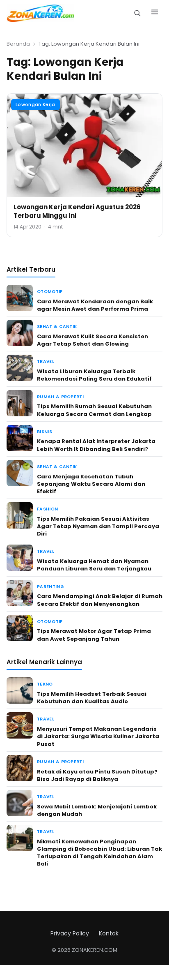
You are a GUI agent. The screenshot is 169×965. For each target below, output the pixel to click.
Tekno (45, 684)
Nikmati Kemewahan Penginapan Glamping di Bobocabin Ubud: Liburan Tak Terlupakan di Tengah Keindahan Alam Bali (99, 853)
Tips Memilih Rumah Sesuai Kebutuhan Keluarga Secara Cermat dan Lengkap (94, 410)
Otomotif (50, 292)
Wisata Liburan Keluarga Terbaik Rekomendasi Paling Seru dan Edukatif (94, 375)
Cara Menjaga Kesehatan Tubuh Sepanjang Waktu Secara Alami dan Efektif (91, 484)
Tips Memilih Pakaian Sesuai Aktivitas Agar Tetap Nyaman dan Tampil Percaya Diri (98, 526)
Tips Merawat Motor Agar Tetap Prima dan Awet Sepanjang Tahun (94, 634)
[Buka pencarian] (137, 13)
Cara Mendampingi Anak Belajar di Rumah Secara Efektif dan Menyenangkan (99, 599)
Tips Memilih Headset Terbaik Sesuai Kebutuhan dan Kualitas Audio (91, 697)
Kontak (109, 933)
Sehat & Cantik (57, 326)
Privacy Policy (69, 933)
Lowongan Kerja (35, 104)
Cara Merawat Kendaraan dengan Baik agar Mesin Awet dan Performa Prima (95, 305)
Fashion (47, 509)
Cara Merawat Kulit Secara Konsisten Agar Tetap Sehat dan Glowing (92, 340)
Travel (45, 361)
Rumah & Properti (60, 397)
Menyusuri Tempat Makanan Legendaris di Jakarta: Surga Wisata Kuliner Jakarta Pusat (98, 736)
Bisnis (44, 432)
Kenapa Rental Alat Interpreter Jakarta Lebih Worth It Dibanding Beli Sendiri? (96, 444)
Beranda (18, 44)
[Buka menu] (154, 13)
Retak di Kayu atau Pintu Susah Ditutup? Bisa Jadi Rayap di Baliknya (97, 775)
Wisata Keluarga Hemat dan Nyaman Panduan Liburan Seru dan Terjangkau (94, 565)
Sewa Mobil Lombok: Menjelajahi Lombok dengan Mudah (97, 810)
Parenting (50, 587)
